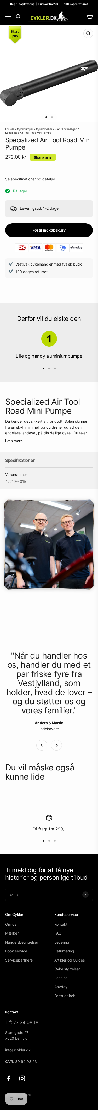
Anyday (60, 987)
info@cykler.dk (18, 1050)
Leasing (61, 978)
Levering (61, 942)
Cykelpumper (25, 129)
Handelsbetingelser (21, 942)
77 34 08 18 (25, 1022)
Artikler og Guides (69, 960)
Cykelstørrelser (67, 969)
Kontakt (60, 924)
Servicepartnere (19, 960)
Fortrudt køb (65, 995)
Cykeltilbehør (44, 129)
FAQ (57, 933)
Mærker (12, 933)
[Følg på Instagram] (22, 1078)
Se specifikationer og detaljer (30, 179)
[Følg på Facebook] (8, 1078)
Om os (10, 924)
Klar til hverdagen (66, 129)
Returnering (64, 951)
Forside (9, 129)
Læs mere (14, 440)
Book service (16, 951)
